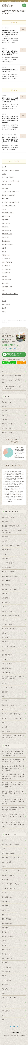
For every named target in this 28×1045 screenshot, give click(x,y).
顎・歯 (4, 301)
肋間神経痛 (5, 683)
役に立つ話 (5, 237)
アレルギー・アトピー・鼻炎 (10, 181)
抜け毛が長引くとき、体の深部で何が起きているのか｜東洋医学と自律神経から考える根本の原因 (13, 753)
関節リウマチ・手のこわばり (10, 615)
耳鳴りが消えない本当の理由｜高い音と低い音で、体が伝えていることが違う (13, 816)
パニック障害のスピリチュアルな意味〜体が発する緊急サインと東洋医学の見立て (13, 801)
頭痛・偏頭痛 (6, 672)
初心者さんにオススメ (8, 206)
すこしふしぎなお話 (8, 177)
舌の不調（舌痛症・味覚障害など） (12, 714)
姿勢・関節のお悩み (8, 664)
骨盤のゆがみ (6, 642)
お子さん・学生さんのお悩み (10, 170)
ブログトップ (14, 1027)
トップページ (6, 371)
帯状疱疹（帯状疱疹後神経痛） (11, 526)
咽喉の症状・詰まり (8, 213)
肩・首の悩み (6, 258)
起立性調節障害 (6, 280)
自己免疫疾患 (6, 273)
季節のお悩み (6, 223)
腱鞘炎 (4, 633)
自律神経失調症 (6, 550)
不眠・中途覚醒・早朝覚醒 (10, 576)
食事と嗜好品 (6, 304)
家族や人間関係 (6, 230)
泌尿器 (4, 248)
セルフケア (5, 188)
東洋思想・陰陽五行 (8, 244)
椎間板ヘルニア (6, 637)
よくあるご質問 (6, 428)
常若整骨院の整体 (7, 234)
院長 (3, 290)
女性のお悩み (6, 216)
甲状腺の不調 (6, 585)
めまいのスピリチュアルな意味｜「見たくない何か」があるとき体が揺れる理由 (13, 824)
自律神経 (4, 276)
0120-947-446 (15, 1032)
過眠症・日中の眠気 (8, 705)
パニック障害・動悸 (8, 563)
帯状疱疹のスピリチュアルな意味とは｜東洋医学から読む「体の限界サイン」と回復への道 (13, 785)
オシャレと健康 (6, 184)
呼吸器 (4, 209)
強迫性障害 (5, 537)
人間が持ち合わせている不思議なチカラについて (13, 381)
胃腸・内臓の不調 (7, 262)
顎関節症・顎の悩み (8, 655)
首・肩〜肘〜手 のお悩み (10, 629)
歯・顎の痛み (6, 602)
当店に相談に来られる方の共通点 (12, 375)
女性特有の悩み (6, 668)
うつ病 (4, 554)
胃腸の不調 (5, 558)
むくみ (4, 659)
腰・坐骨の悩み (6, 269)
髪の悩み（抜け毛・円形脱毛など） (12, 718)
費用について (6, 415)
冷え (3, 650)
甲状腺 (4, 251)
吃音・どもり (6, 620)
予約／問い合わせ (7, 433)
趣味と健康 (5, 283)
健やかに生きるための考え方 (10, 202)
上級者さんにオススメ (8, 195)
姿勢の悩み (5, 220)
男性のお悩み (6, 255)
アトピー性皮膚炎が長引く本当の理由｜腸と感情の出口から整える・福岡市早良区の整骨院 (13, 776)
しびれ (4, 174)
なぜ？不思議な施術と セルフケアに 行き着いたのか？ (12, 387)
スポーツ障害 (6, 731)
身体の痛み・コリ (7, 287)
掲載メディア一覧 (7, 424)
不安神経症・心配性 (8, 572)
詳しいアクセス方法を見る (10, 348)
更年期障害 (5, 521)
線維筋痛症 (5, 598)
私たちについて (6, 402)
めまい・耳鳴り (6, 580)
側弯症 (4, 709)
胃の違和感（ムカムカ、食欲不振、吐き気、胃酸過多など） (13, 531)
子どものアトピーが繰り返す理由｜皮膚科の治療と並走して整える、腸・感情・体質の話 (13, 768)
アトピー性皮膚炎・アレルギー (11, 545)
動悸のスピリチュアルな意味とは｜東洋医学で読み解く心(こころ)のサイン (13, 761)
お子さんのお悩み (7, 624)
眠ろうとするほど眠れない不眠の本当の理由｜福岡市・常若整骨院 (13, 809)
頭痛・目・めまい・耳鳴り (10, 294)
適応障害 (4, 541)
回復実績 (4, 419)
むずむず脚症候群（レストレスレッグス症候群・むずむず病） (13, 678)
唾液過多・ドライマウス (9, 589)
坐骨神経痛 (5, 692)
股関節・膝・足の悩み (8, 646)
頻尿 (3, 722)
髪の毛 (4, 308)
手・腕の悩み (6, 241)
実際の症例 (5, 227)
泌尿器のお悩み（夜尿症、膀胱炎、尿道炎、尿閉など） (13, 737)
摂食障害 (4, 593)
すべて (4, 167)
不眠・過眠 (5, 198)
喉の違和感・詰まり (8, 611)
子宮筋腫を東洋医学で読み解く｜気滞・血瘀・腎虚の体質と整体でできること (13, 793)
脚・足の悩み (6, 266)
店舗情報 (4, 406)
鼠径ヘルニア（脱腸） (8, 517)
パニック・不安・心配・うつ (10, 191)
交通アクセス (6, 411)
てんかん (4, 701)
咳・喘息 (4, 727)
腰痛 (3, 696)
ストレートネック (7, 687)
